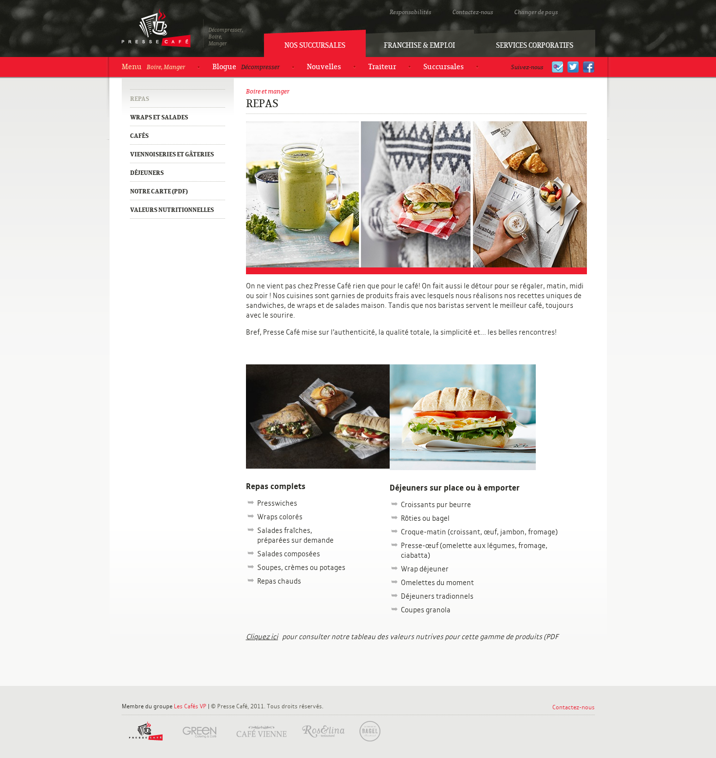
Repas (139, 98)
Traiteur (382, 66)
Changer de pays (536, 12)
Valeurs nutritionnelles (172, 209)
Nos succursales (314, 45)
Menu (153, 66)
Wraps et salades (159, 117)
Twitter (573, 67)
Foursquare (557, 67)
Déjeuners (147, 172)
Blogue (246, 66)
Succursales (443, 66)
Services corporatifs (534, 45)
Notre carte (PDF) (159, 191)
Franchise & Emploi (419, 45)
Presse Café (156, 28)
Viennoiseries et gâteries (172, 154)
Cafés (139, 135)
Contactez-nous (472, 12)
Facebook (589, 67)
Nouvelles (324, 66)
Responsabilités (410, 12)
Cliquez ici (262, 637)
